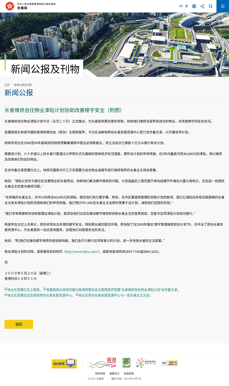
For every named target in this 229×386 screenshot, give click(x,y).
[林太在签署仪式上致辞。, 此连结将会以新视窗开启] (23, 290)
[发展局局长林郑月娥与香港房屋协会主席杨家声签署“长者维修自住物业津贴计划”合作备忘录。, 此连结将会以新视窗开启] (112, 290)
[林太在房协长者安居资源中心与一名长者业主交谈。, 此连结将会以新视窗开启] (114, 295)
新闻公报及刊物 (23, 84)
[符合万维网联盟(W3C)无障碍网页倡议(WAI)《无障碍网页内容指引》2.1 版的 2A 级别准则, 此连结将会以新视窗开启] (169, 363)
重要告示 (114, 373)
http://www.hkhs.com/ (82, 252)
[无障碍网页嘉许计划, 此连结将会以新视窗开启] (146, 363)
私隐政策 (129, 373)
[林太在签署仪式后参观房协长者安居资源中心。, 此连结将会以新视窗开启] (39, 295)
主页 (6, 84)
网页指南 (100, 373)
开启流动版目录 (222, 6)
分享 (202, 6)
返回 (18, 324)
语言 (194, 6)
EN (181, 6)
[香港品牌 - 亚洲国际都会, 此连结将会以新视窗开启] (102, 363)
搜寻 (210, 6)
